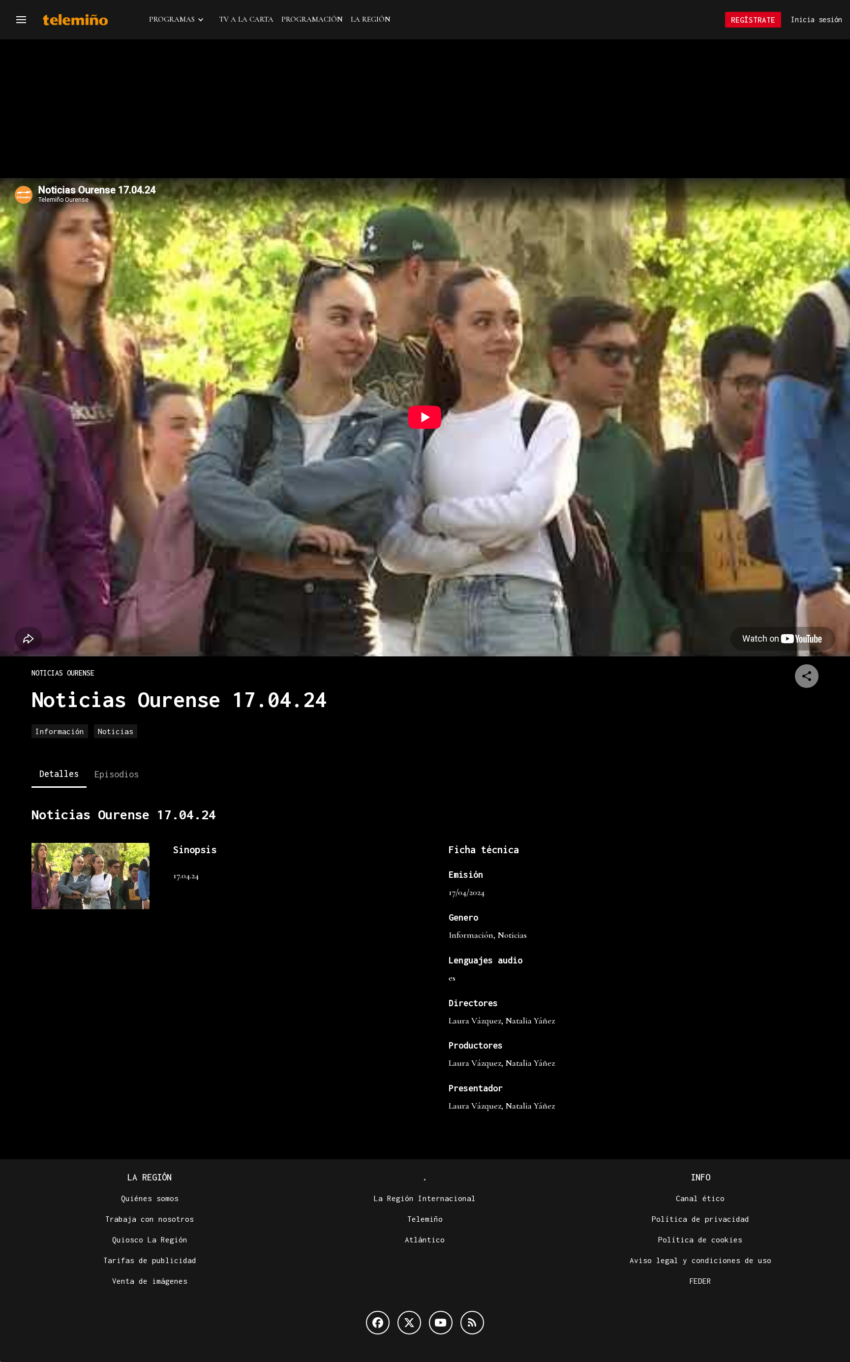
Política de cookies (700, 1239)
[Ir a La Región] (88, 20)
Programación (312, 19)
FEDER (700, 1280)
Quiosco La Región (149, 1239)
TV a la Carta (246, 19)
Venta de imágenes (149, 1280)
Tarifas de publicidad (149, 1260)
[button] (21, 20)
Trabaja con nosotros (149, 1218)
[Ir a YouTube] (441, 1322)
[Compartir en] (807, 676)
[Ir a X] (409, 1322)
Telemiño (425, 1218)
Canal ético (700, 1198)
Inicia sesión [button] (816, 19)
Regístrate (753, 19)
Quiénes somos (150, 1198)
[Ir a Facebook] (378, 1322)
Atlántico (425, 1239)
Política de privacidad (700, 1218)
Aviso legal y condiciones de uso (700, 1260)
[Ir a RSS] (472, 1322)
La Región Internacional (425, 1198)
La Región (371, 19)
